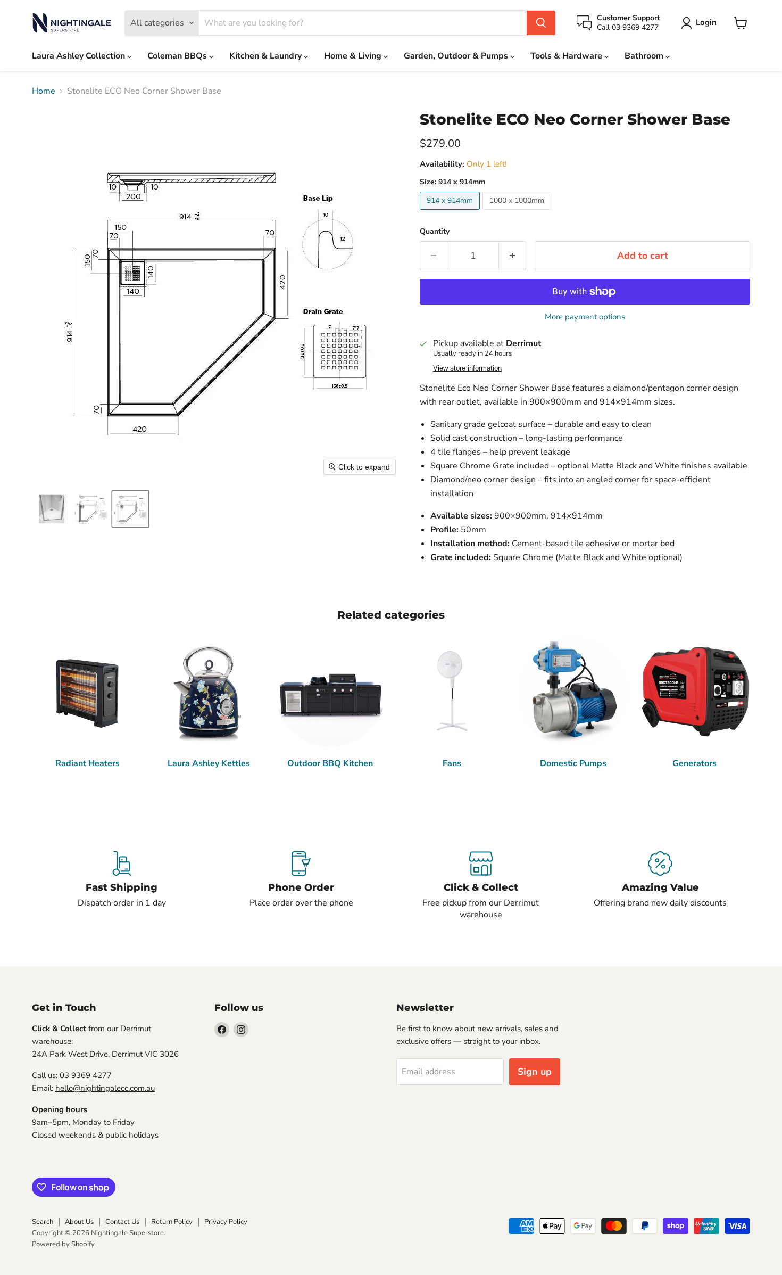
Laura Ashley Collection (79, 56)
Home (43, 91)
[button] (701, 23)
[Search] (541, 23)
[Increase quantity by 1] (512, 255)
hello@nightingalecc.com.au (105, 1088)
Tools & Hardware (567, 56)
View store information (467, 368)
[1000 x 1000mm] (518, 212)
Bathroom (645, 56)
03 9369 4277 (86, 1075)
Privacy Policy (225, 1222)
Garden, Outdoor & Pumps (457, 56)
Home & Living (354, 56)
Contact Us (122, 1222)
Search (42, 1222)
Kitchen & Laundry (266, 56)
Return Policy (172, 1222)
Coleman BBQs (178, 56)
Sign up (535, 1071)
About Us (79, 1222)
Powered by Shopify (63, 1244)
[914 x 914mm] (451, 212)
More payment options (585, 317)
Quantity (435, 231)
